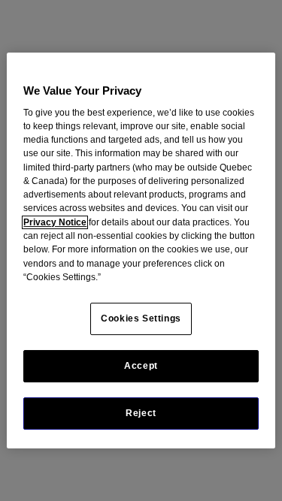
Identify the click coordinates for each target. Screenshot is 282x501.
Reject (141, 413)
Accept (141, 366)
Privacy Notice (54, 222)
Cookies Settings (141, 318)
